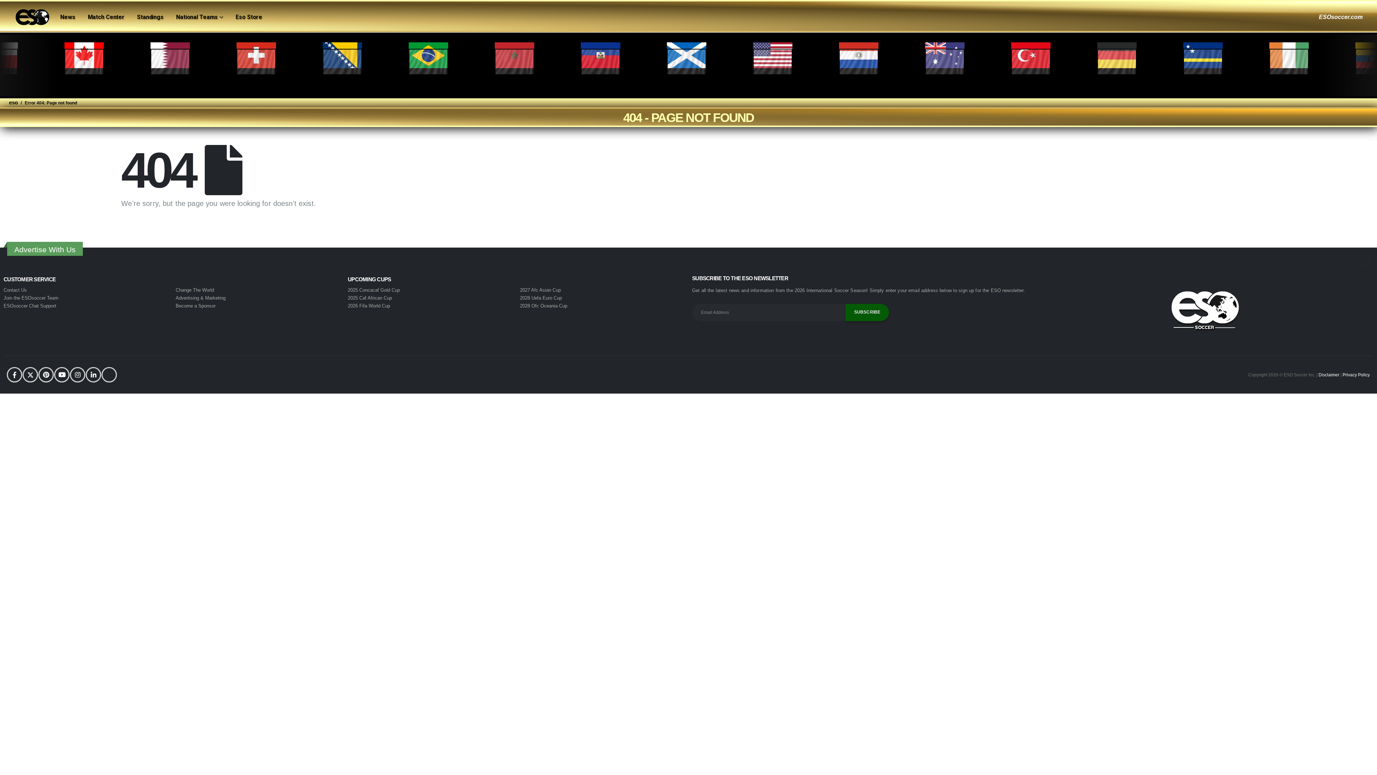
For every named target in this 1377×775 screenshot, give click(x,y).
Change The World (195, 290)
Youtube (61, 374)
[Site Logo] (32, 17)
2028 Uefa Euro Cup (541, 298)
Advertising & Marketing (201, 298)
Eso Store (249, 17)
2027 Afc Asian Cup (540, 290)
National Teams (197, 17)
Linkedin (93, 374)
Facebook (14, 374)
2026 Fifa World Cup (369, 306)
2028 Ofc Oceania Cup (543, 306)
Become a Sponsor (196, 306)
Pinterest (46, 374)
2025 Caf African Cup (370, 298)
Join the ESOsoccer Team (31, 298)
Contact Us (15, 290)
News (67, 17)
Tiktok (109, 374)
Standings (150, 17)
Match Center (106, 17)
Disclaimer (1329, 374)
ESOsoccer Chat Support (30, 306)
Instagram (77, 374)
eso (13, 102)
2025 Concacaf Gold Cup (374, 290)
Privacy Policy (1356, 374)
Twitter (30, 374)
